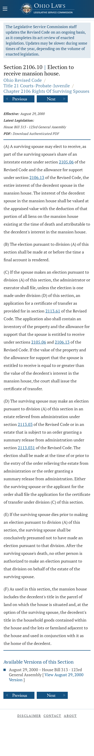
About (70, 715)
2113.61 (52, 311)
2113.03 (25, 424)
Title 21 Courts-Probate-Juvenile (36, 86)
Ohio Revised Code (22, 80)
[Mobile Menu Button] (5, 9)
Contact (52, 715)
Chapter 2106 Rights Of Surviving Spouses (46, 91)
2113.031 (26, 447)
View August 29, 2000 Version (46, 677)
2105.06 (66, 162)
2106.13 (36, 177)
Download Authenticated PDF (36, 133)
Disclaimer (29, 715)
